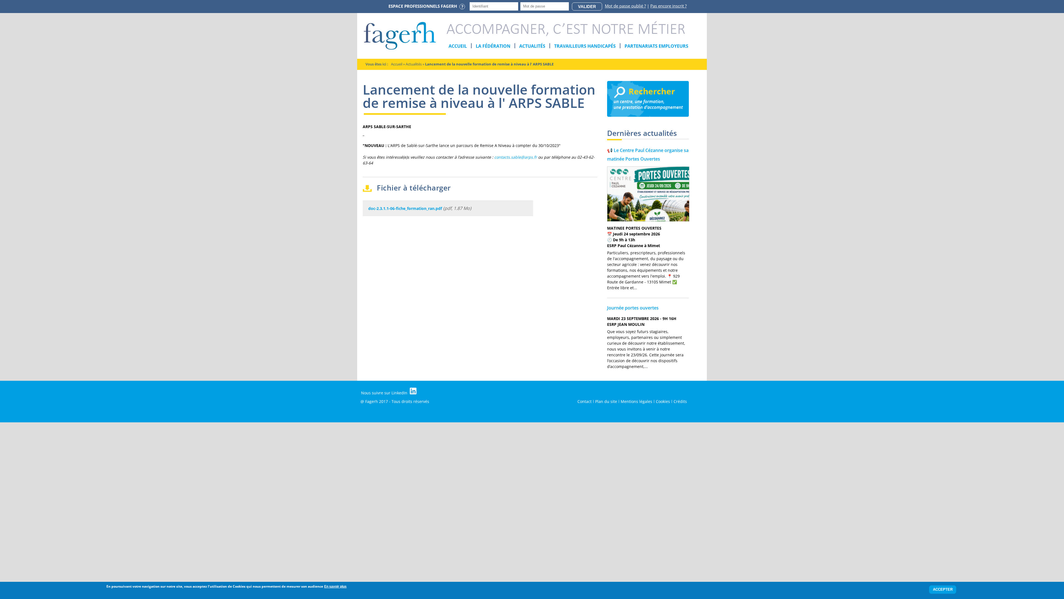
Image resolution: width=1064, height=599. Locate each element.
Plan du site (606, 401)
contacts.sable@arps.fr (515, 157)
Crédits (680, 401)
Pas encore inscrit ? (668, 6)
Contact (584, 401)
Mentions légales (636, 401)
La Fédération (493, 46)
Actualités (532, 46)
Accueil (458, 46)
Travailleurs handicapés (585, 46)
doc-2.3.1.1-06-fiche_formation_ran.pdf (405, 208)
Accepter (943, 590)
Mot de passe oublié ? (625, 6)
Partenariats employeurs (656, 46)
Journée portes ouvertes (633, 308)
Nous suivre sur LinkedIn (384, 392)
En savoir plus (335, 586)
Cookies (663, 401)
